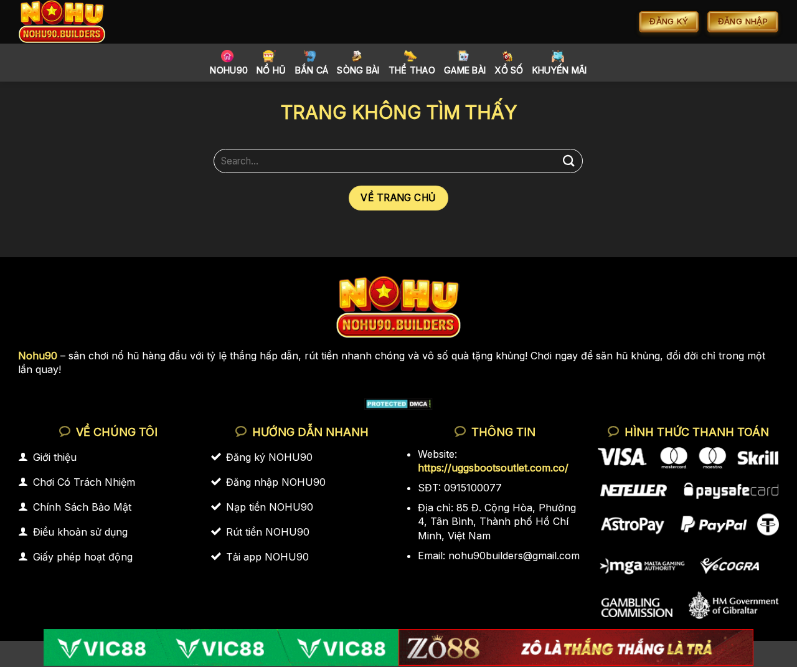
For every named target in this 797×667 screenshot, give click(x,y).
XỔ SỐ (508, 70)
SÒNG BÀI (358, 70)
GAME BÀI (465, 70)
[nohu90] (76, 22)
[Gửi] (568, 161)
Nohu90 (229, 70)
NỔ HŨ (271, 70)
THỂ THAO (412, 70)
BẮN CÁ (312, 70)
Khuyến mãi (559, 70)
